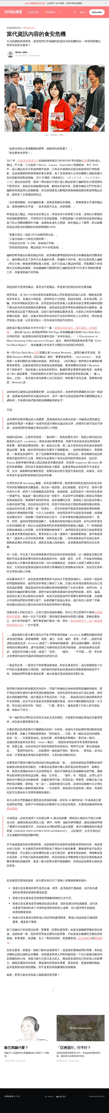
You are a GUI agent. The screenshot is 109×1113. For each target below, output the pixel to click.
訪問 (36, 352)
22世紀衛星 (13, 11)
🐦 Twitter (49, 1096)
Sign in (83, 12)
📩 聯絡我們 (61, 1096)
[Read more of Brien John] (10, 54)
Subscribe (97, 12)
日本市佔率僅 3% (28, 160)
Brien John (21, 52)
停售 (84, 160)
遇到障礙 (12, 808)
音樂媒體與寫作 (14, 28)
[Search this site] (75, 12)
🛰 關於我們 (33, 12)
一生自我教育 (84, 938)
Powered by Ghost (97, 1096)
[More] (60, 12)
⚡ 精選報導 (49, 12)
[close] (106, 3)
